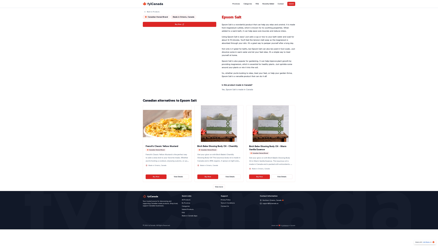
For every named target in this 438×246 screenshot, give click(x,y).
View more (219, 187)
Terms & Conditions (228, 203)
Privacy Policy (226, 200)
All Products (186, 200)
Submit (291, 4)
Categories (248, 4)
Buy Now (178, 24)
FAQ (257, 4)
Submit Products (188, 209)
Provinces (236, 4)
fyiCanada (155, 4)
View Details (178, 177)
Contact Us (225, 206)
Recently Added (268, 4)
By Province (186, 203)
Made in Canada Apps (189, 216)
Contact (281, 4)
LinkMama (285, 225)
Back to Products (153, 12)
